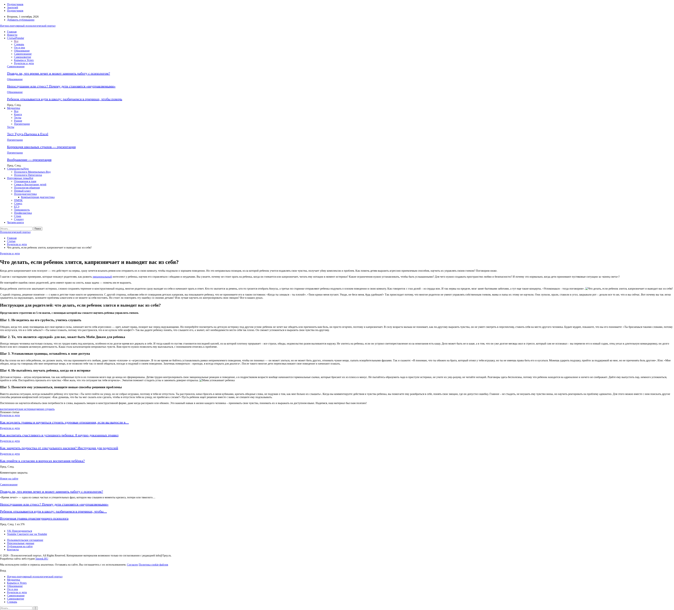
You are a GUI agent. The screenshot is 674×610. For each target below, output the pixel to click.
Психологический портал (15, 232)
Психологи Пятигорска (28, 174)
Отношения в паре (25, 181)
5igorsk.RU (41, 558)
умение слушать (45, 409)
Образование (22, 50)
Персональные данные (20, 543)
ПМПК (18, 200)
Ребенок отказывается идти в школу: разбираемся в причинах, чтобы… (53, 511)
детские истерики (24, 409)
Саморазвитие (22, 56)
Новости (12, 34)
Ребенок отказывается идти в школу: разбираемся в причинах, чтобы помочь (64, 99)
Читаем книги (15, 222)
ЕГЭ (16, 206)
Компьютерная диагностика (38, 197)
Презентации (22, 123)
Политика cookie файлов (153, 564)
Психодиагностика (25, 193)
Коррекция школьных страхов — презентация (41, 147)
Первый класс (22, 190)
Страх (17, 216)
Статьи (15, 38)
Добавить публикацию (20, 19)
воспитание (7, 409)
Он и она (19, 47)
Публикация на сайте (20, 546)
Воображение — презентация (29, 160)
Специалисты (18, 168)
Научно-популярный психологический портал (27, 25)
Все (16, 41)
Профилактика (23, 212)
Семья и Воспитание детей (30, 184)
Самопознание (23, 53)
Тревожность (22, 209)
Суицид (19, 219)
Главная (11, 31)
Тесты (17, 117)
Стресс (18, 203)
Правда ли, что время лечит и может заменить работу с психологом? (58, 73)
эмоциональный (102, 276)
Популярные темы (20, 178)
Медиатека (13, 108)
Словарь (19, 44)
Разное (18, 120)
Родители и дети (24, 63)
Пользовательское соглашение (25, 540)
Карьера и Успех (24, 60)
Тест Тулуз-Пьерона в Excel (27, 134)
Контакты (13, 549)
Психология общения (27, 187)
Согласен (132, 564)
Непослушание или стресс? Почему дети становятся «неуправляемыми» (61, 86)
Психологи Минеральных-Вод (32, 171)
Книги (18, 114)
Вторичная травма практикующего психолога (34, 518)
